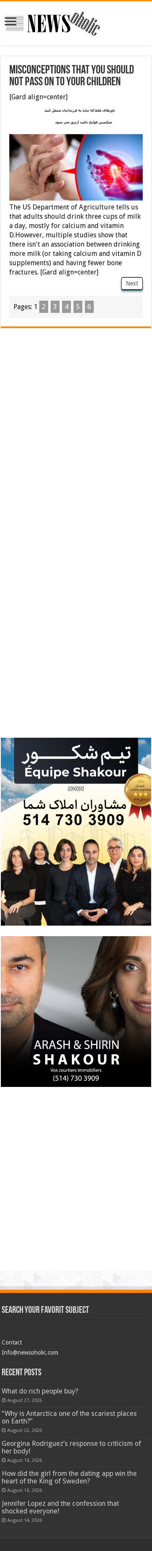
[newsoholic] (53, 22)
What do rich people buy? (40, 1391)
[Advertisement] (76, 404)
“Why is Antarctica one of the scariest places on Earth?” (69, 1417)
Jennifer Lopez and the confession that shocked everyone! (60, 1507)
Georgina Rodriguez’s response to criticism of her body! (71, 1447)
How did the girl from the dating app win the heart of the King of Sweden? (69, 1477)
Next (132, 283)
